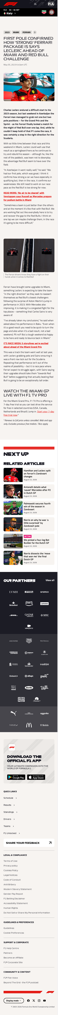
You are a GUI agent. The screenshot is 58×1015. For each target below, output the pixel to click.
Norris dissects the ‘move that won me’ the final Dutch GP (37, 556)
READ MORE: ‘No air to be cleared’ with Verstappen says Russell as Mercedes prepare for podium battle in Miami (27, 196)
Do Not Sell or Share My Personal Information (27, 913)
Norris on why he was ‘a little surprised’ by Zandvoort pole (36, 522)
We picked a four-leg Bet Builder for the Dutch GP (36, 541)
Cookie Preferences (14, 933)
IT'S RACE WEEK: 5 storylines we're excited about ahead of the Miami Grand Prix (26, 345)
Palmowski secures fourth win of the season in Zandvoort (37, 506)
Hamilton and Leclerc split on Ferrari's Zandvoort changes (37, 473)
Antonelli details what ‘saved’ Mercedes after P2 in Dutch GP (37, 490)
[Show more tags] (35, 32)
